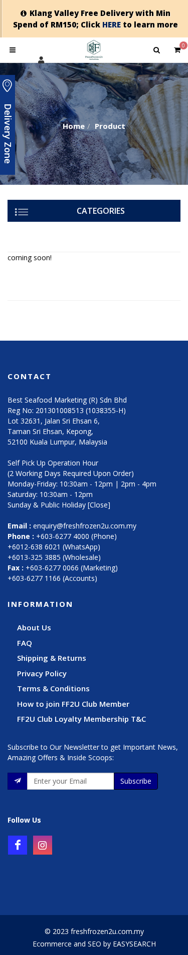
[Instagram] (43, 845)
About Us (34, 627)
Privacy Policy (42, 673)
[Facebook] (18, 845)
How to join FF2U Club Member (73, 704)
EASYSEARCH (134, 944)
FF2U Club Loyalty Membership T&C (81, 719)
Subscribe (135, 781)
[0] (176, 48)
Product (110, 126)
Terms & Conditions (53, 688)
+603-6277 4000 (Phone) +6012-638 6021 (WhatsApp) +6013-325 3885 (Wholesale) (62, 546)
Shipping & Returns (51, 658)
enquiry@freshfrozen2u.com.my (84, 525)
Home (74, 126)
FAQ (24, 643)
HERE (111, 24)
